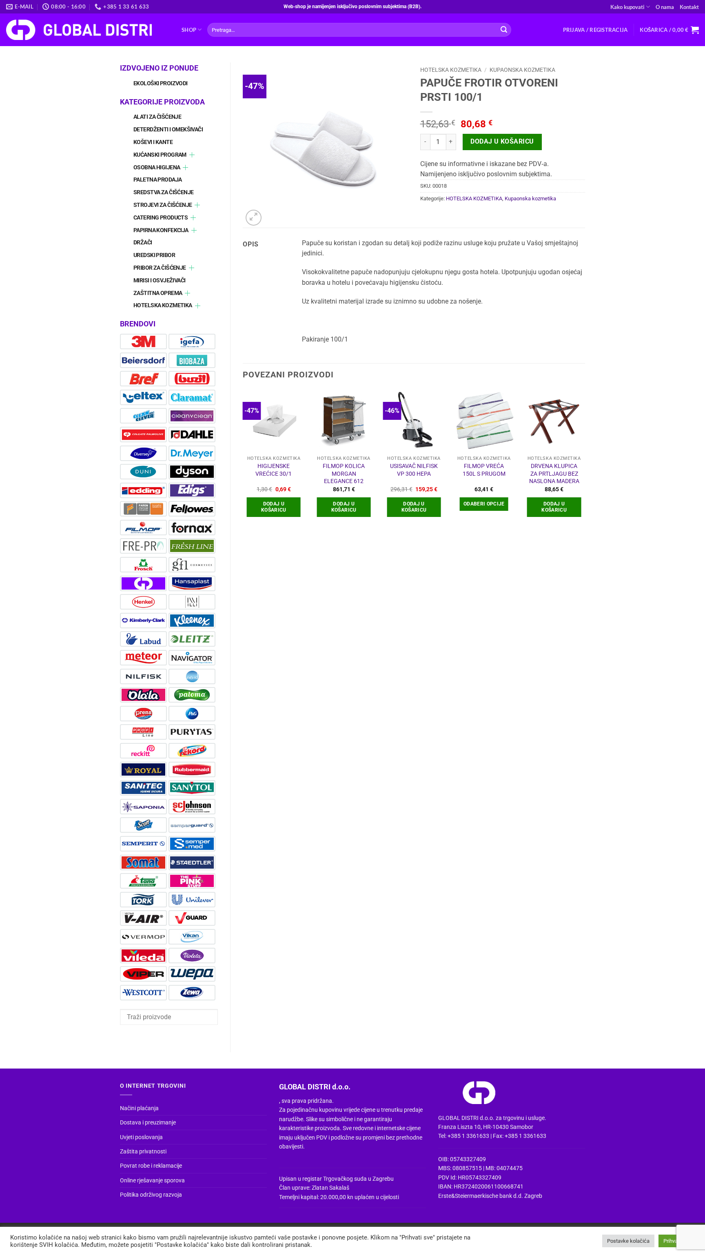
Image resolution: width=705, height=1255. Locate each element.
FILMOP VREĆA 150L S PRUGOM (484, 470)
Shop (189, 30)
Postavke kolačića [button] (628, 1241)
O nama (665, 7)
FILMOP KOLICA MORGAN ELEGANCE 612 (344, 474)
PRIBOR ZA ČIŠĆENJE (159, 267)
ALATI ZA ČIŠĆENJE (157, 116)
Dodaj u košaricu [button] (273, 507)
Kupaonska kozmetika (522, 70)
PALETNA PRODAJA (157, 179)
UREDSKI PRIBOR (154, 255)
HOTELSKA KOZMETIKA (162, 305)
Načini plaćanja (139, 1108)
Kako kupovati (627, 7)
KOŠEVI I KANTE (153, 142)
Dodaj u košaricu (502, 141)
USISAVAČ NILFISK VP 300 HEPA (414, 470)
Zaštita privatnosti (143, 1151)
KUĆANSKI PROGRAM (159, 154)
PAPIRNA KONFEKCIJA (160, 230)
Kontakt (689, 7)
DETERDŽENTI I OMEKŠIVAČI (168, 129)
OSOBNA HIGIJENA (156, 167)
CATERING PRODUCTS (160, 217)
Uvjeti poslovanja (141, 1137)
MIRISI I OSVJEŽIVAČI (159, 280)
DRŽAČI (142, 242)
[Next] (585, 460)
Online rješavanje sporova (152, 1180)
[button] (595, 29)
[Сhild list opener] (192, 154)
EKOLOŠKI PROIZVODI (160, 83)
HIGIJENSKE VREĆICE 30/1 (273, 470)
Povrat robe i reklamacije (151, 1165)
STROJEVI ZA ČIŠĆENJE (162, 205)
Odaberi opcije (484, 504)
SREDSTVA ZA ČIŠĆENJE (163, 192)
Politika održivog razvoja (151, 1194)
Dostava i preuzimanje (148, 1122)
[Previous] (243, 460)
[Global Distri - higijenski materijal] (87, 29)
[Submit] (504, 30)
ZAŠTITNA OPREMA (157, 293)
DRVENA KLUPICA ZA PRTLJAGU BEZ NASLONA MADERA (554, 474)
